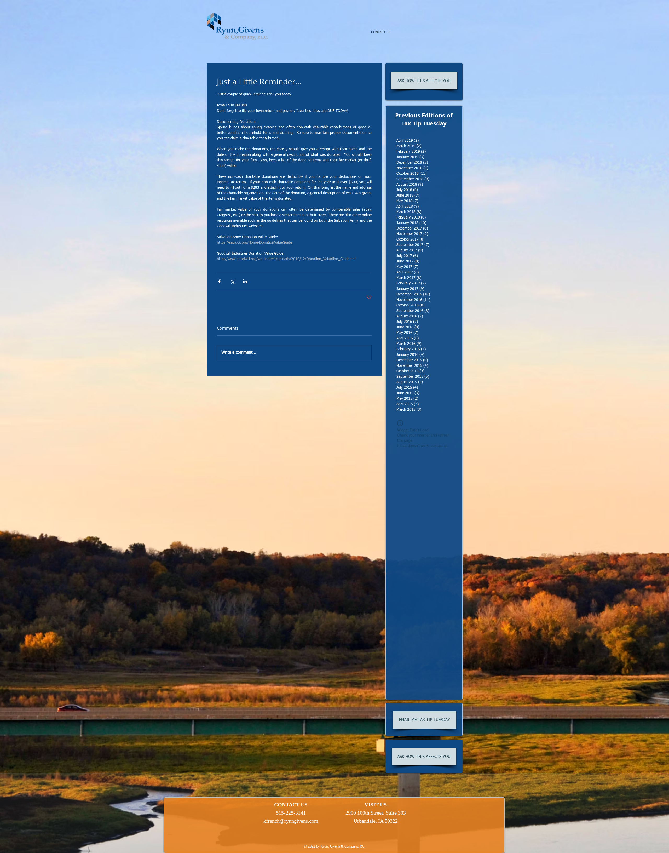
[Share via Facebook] (219, 281)
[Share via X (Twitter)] (232, 281)
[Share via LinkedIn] (245, 281)
